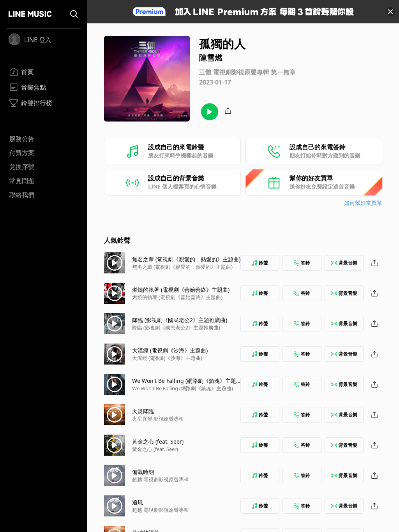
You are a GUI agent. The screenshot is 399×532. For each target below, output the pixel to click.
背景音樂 (348, 262)
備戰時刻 (143, 472)
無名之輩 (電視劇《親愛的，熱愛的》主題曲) (186, 259)
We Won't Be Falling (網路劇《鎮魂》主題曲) (182, 388)
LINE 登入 (37, 39)
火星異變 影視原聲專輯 (158, 418)
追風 (137, 502)
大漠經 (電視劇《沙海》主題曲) (170, 350)
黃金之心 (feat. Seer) (158, 441)
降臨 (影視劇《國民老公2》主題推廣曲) (179, 320)
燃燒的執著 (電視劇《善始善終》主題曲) (181, 289)
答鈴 (305, 262)
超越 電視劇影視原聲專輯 (160, 479)
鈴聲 (263, 262)
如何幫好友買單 (363, 202)
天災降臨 (143, 411)
